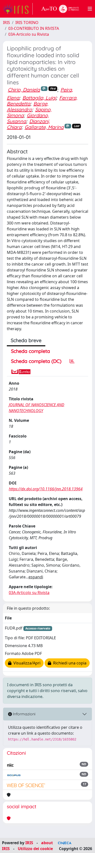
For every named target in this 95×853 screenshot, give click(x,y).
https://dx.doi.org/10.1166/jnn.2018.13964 (46, 489)
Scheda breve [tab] (26, 340)
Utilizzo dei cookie (35, 848)
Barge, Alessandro (27, 106)
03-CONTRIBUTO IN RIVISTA (33, 28)
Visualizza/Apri (25, 663)
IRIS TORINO (26, 22)
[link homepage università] (60, 9)
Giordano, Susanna (28, 118)
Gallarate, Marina (44, 127)
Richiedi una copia (68, 663)
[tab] (72, 361)
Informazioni (23, 713)
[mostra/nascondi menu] (90, 8)
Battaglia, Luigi (39, 98)
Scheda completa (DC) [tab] (36, 361)
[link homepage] (18, 9)
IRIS (6, 22)
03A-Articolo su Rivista (28, 34)
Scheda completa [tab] (30, 351)
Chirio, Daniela (24, 90)
